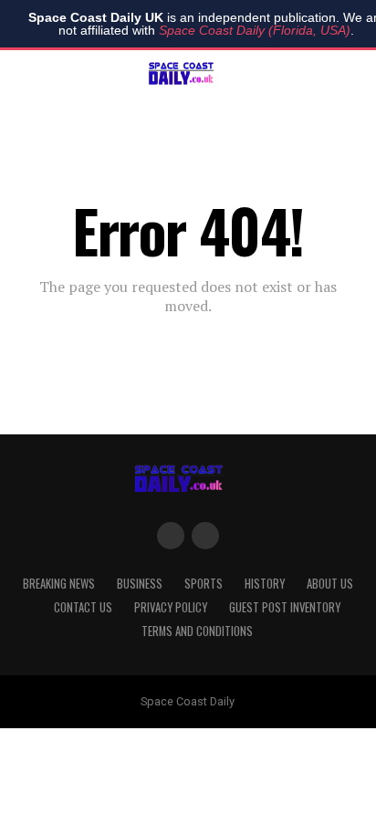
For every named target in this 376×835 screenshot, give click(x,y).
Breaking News (59, 583)
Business (139, 583)
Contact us (83, 607)
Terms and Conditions (197, 631)
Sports (203, 583)
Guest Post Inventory (284, 607)
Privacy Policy (170, 607)
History (265, 583)
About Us (330, 583)
